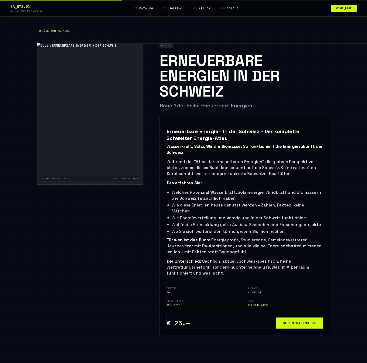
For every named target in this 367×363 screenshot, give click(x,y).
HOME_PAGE (343, 8)
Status (230, 8)
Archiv (202, 8)
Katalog (143, 8)
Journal (173, 8)
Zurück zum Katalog (54, 30)
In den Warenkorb (299, 323)
